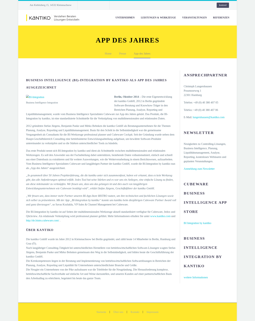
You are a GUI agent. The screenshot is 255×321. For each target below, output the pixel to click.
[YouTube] (101, 5)
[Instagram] (95, 5)
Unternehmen (125, 17)
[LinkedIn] (90, 5)
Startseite (101, 312)
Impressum (153, 312)
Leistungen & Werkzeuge (158, 17)
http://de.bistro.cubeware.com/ (42, 220)
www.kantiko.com (160, 216)
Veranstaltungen (194, 17)
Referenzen (221, 17)
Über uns (118, 312)
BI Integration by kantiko (197, 223)
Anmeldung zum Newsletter (199, 168)
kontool (223, 5)
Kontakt (135, 312)
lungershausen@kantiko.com (208, 117)
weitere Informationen (196, 277)
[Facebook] (85, 5)
